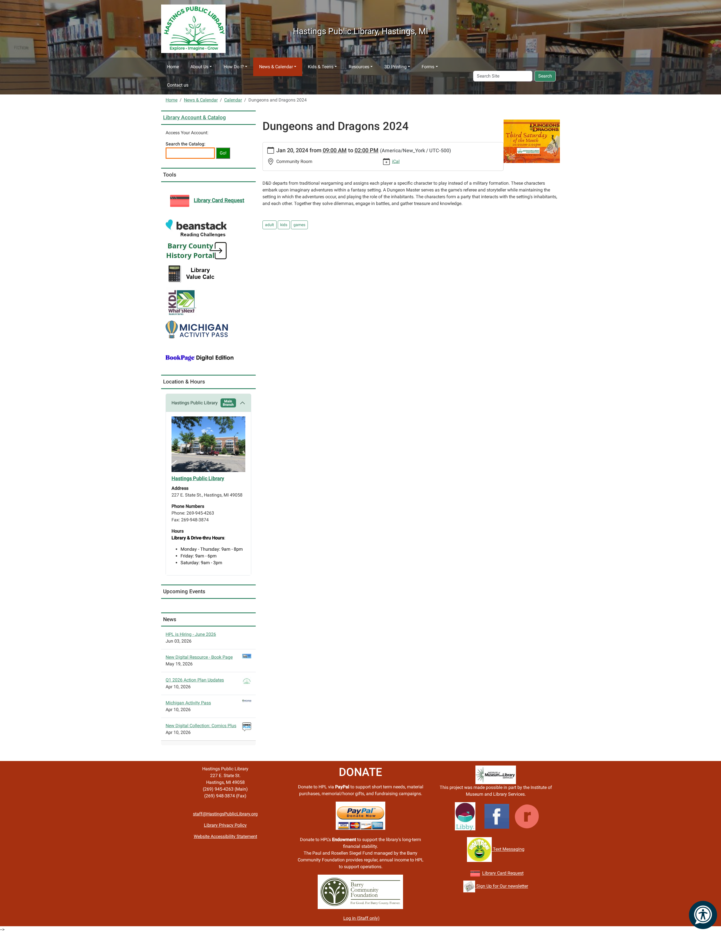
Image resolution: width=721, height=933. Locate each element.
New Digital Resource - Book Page (199, 657)
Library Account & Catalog (194, 117)
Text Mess (502, 849)
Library (489, 873)
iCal (396, 161)
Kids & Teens (320, 66)
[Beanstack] (196, 228)
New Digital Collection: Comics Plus (201, 725)
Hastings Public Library (203, 403)
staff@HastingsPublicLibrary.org (225, 814)
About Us (199, 66)
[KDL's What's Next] (181, 301)
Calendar (233, 100)
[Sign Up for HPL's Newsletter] (469, 886)
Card (501, 873)
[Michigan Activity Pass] (197, 329)
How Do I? (234, 66)
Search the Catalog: (185, 144)
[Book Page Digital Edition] (200, 357)
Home (173, 66)
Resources (359, 66)
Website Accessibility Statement (225, 836)
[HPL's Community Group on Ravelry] (527, 816)
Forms (428, 66)
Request (515, 873)
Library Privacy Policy (225, 825)
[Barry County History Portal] (197, 250)
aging (518, 849)
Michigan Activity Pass (188, 702)
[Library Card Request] (475, 873)
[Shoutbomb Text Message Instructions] (479, 849)
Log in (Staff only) (361, 918)
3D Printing (395, 66)
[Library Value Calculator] (193, 273)
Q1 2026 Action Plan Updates (195, 680)
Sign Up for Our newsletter (501, 886)
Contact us (177, 85)
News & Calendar (276, 66)
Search (545, 76)
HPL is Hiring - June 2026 (191, 634)
